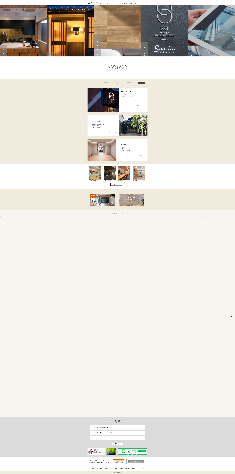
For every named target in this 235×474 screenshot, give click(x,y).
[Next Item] (231, 316)
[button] (108, 3)
